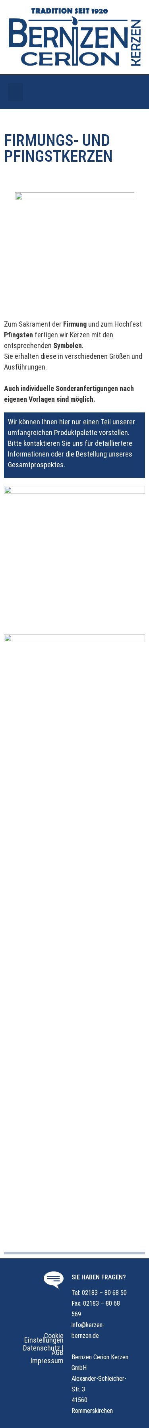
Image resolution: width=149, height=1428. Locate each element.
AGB (58, 1352)
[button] (15, 92)
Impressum (47, 1360)
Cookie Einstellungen (44, 1337)
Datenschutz (41, 1348)
